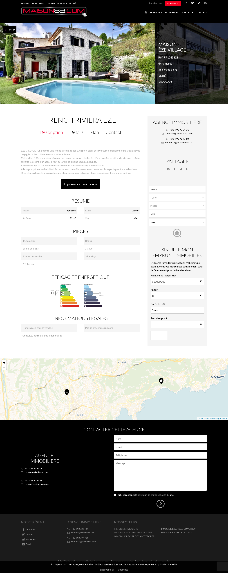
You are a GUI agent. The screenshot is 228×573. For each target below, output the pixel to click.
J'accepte (123, 569)
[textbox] (178, 214)
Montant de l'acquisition (163, 275)
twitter (192, 3)
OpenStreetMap (212, 418)
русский (72, 3)
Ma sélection (155, 3)
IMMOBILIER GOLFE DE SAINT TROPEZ (134, 536)
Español (42, 3)
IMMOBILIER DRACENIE (126, 528)
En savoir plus (107, 569)
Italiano (51, 3)
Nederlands (62, 3)
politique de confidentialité (152, 494)
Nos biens (156, 12)
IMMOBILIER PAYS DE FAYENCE (176, 532)
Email (205, 3)
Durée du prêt (158, 303)
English (34, 3)
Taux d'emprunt (159, 318)
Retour (11, 29)
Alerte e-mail (173, 3)
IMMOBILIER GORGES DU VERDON (178, 528)
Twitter (180, 169)
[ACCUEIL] (145, 12)
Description (51, 132)
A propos (187, 12)
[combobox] (177, 213)
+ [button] (4, 363)
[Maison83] (54, 16)
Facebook (174, 169)
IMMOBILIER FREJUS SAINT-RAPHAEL (133, 532)
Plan (94, 132)
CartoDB (223, 418)
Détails (77, 132)
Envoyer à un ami (168, 169)
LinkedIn (187, 169)
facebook (186, 3)
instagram (198, 3)
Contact (201, 12)
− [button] (4, 367)
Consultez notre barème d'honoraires (42, 335)
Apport (154, 289)
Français (25, 3)
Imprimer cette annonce (80, 184)
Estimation (172, 12)
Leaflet (200, 418)
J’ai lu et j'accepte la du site (145, 494)
